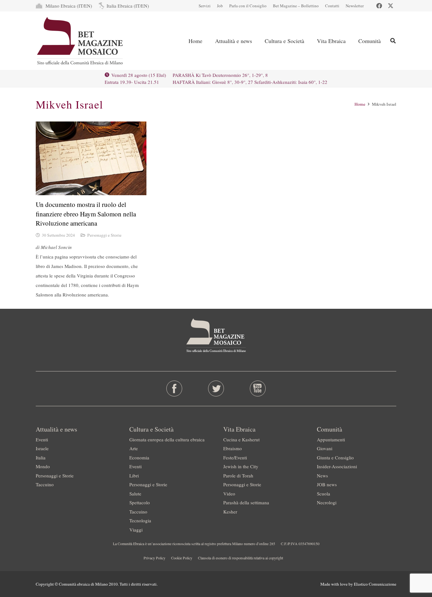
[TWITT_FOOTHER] (216, 388)
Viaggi (136, 529)
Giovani (324, 448)
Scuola (323, 493)
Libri (134, 475)
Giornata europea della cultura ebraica (167, 439)
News (322, 475)
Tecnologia (140, 520)
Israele (42, 448)
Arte (133, 448)
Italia (41, 457)
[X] (390, 5)
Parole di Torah (238, 475)
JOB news (327, 484)
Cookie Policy (181, 557)
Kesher (230, 511)
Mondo (43, 466)
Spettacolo (139, 502)
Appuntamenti (331, 439)
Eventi (42, 439)
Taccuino (45, 484)
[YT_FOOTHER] (257, 388)
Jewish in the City (240, 466)
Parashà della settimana (246, 502)
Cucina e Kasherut (241, 439)
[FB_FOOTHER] (174, 388)
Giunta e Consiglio (335, 457)
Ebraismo (232, 448)
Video (229, 493)
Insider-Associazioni (337, 466)
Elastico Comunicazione (375, 584)
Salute (135, 493)
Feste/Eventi (235, 457)
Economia (139, 457)
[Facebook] (379, 5)
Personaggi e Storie (104, 235)
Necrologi (326, 502)
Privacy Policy (154, 557)
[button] (393, 40)
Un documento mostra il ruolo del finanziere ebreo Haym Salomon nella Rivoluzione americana (86, 213)
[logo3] (80, 41)
